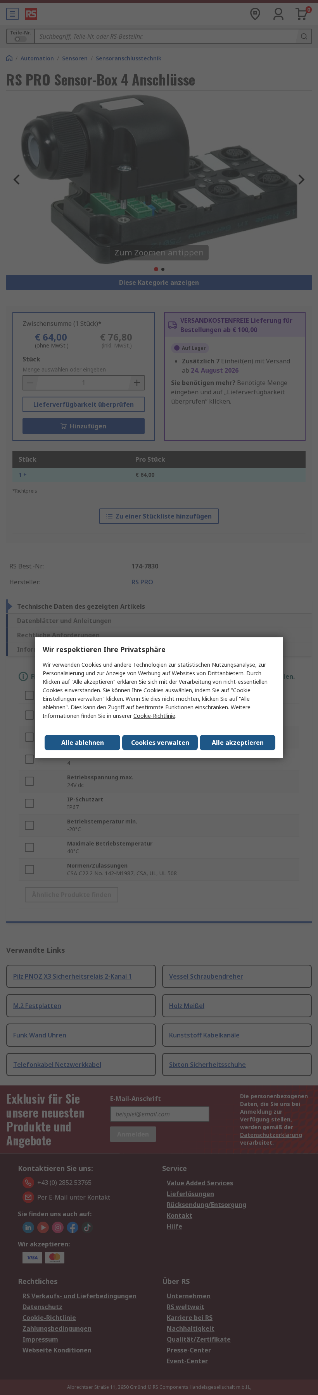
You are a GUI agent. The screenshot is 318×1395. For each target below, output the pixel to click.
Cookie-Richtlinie (154, 715)
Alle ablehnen (82, 742)
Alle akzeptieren (238, 742)
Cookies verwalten (160, 742)
